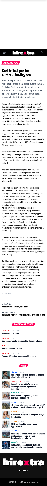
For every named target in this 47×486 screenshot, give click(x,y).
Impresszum (23, 470)
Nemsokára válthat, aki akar (15, 305)
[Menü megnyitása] (5, 53)
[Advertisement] (23, 24)
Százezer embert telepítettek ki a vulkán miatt (23, 313)
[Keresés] (42, 53)
